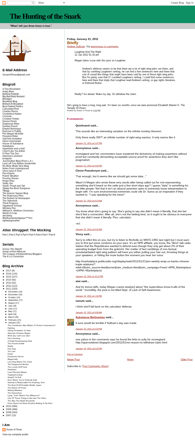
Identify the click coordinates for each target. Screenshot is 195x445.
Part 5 (32, 234)
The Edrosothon (15, 393)
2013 (9, 283)
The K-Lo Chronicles (13, 256)
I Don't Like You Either (13, 151)
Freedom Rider (10, 136)
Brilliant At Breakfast (12, 104)
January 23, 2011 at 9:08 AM (89, 312)
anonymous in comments (104, 46)
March (11, 317)
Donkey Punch (10, 126)
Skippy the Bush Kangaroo (16, 188)
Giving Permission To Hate (19, 330)
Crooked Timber (10, 118)
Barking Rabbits (10, 94)
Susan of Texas (14, 429)
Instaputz (7, 158)
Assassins (12, 369)
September (13, 300)
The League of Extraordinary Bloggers (22, 254)
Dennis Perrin (9, 121)
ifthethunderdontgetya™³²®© (17, 218)
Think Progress (10, 203)
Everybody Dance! (16, 356)
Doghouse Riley (10, 123)
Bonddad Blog (9, 101)
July (10, 306)
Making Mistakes (15, 390)
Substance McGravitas (90, 317)
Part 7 (45, 234)
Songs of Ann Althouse (14, 251)
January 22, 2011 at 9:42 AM (89, 229)
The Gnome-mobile (16, 343)
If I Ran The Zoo (10, 153)
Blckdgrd (7, 99)
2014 (9, 279)
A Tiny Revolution (11, 89)
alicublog (7, 215)
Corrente (7, 116)
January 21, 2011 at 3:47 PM (89, 143)
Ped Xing (12, 349)
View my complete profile (15, 434)
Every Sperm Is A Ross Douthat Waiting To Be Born (30, 403)
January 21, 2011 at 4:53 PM (89, 166)
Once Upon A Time (12, 171)
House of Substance (12, 143)
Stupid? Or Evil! (14, 377)
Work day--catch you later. (19, 336)
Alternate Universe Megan (19, 333)
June (10, 308)
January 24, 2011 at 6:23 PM (89, 348)
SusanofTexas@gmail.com (16, 74)
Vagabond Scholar (12, 205)
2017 (9, 270)
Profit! (10, 354)
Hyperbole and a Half (13, 148)
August (11, 303)
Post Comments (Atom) (95, 366)
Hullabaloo (8, 146)
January (12, 322)
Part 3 (19, 234)
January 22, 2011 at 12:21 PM (89, 276)
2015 (9, 276)
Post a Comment (74, 354)
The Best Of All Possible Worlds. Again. (25, 385)
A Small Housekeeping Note (20, 341)
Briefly (10, 346)
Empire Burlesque (11, 128)
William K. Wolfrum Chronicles (18, 210)
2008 (9, 412)
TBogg (5, 190)
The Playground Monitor (18, 364)
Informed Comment (12, 156)
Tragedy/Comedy (15, 375)
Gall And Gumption (12, 138)
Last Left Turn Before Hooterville (19, 163)
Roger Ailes (8, 181)
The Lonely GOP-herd (17, 367)
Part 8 (52, 234)
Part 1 (5, 234)
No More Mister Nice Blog (15, 166)
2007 (9, 415)
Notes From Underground (15, 168)
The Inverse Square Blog (15, 193)
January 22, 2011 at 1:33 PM (89, 296)
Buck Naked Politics (12, 106)
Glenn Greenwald (11, 141)
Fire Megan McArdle (12, 133)
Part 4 (25, 234)
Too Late (11, 351)
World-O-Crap (9, 213)
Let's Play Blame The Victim (20, 362)
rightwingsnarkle (11, 220)
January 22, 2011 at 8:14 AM (89, 201)
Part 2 (12, 234)
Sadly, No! (7, 183)
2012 (9, 286)
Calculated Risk (10, 109)
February (12, 320)
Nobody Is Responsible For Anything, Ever (26, 382)
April (10, 314)
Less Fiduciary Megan (17, 372)
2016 (9, 273)
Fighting (11, 328)
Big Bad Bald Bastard (13, 96)
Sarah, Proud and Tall (13, 185)
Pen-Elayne (8, 173)
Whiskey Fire (9, 208)
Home (130, 359)
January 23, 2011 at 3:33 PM (89, 329)
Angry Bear (8, 91)
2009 (9, 409)
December (13, 291)
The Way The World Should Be (21, 401)
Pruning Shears (10, 178)
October (12, 297)
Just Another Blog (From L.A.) (17, 161)
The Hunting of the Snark (45, 16)
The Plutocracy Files (12, 195)
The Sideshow (9, 200)
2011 (9, 288)
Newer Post (73, 359)
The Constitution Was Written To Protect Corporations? (32, 325)
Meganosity (13, 359)
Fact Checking (14, 338)
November (13, 294)
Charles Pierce (10, 111)
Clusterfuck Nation (12, 113)
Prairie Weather (10, 176)
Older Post (187, 359)
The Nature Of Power (17, 388)
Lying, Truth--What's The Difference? (24, 395)
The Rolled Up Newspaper (16, 198)
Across (12, 249)
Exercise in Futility (11, 131)
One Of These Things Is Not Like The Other (27, 398)
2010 (9, 406)
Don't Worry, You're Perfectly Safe (22, 380)
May (10, 311)
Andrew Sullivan (76, 46)
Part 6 (39, 234)
